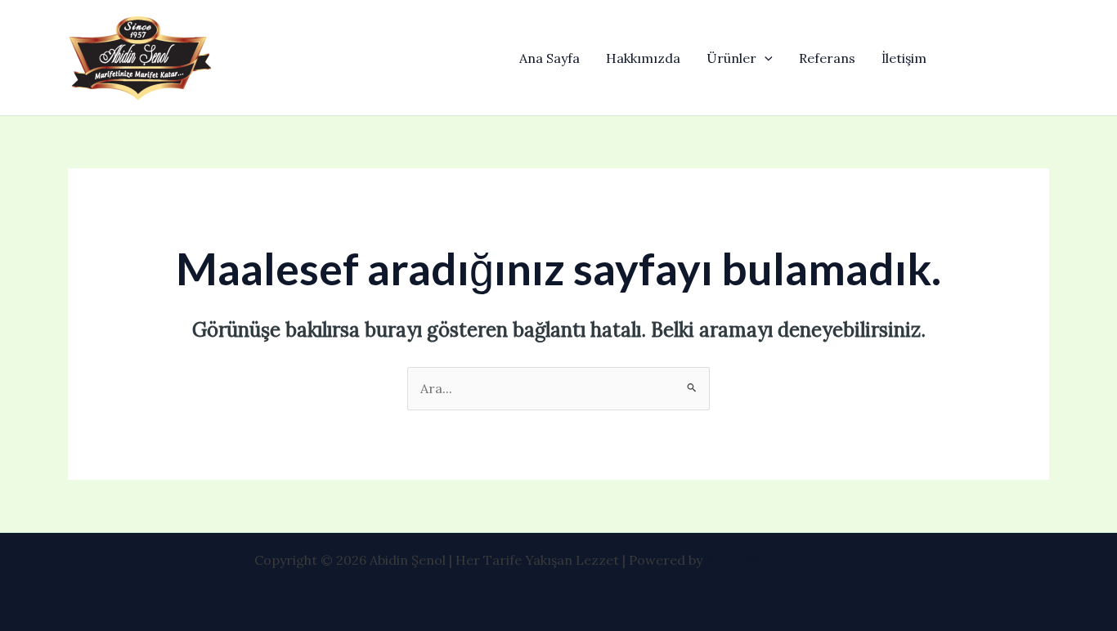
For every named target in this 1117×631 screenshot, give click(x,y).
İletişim (903, 58)
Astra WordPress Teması (784, 560)
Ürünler (731, 58)
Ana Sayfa (549, 58)
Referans (827, 58)
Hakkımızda (643, 58)
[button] (764, 58)
